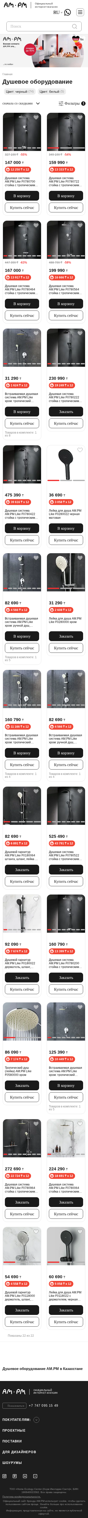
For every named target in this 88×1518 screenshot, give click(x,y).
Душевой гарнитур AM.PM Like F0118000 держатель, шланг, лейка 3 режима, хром (20, 1296)
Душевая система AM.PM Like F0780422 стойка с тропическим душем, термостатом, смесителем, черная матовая (20, 514)
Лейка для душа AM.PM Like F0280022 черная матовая (65, 514)
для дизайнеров (19, 1452)
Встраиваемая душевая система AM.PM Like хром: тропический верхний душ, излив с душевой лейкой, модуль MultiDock (22, 397)
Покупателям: (16, 1420)
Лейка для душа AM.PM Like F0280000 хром (65, 620)
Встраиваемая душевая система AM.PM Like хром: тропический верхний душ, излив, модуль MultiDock (65, 1071)
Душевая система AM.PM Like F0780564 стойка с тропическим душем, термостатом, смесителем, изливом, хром (64, 289)
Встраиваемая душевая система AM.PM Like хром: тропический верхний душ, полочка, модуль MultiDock (21, 739)
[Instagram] (4, 1476)
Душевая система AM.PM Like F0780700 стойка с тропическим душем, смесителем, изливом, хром (20, 181)
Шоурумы (12, 1463)
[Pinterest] (15, 1476)
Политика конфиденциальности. (21, 1496)
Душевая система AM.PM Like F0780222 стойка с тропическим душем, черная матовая (65, 397)
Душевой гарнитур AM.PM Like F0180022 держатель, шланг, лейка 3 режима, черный (22, 963)
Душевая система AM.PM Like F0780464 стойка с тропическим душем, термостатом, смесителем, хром (20, 289)
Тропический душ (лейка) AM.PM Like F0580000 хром (18, 1071)
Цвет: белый (52, 91)
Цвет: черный (20, 91)
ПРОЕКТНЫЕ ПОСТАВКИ (14, 1436)
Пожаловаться (16, 1405)
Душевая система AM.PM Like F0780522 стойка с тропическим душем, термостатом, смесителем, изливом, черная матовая (64, 855)
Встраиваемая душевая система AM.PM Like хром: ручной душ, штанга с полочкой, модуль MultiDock (65, 739)
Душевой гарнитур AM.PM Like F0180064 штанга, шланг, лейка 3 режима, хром (21, 855)
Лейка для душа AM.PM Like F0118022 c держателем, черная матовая (65, 1296)
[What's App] (67, 12)
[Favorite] (36, 117)
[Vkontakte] (25, 1476)
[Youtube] (35, 1476)
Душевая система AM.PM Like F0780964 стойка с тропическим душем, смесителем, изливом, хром (20, 1188)
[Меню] (80, 12)
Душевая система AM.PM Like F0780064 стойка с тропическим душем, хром (64, 1188)
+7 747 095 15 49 (43, 1405)
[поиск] (74, 26)
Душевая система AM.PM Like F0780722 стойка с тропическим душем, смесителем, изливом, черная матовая (64, 181)
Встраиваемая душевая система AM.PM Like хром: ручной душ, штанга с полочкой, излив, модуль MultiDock (21, 622)
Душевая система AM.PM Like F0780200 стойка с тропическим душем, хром (64, 963)
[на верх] (81, 1392)
